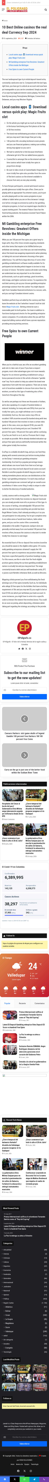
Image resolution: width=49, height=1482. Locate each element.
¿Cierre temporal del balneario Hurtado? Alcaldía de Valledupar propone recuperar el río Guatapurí (35, 809)
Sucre (7, 1327)
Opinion (6, 1295)
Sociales (7, 1344)
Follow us (7, 1398)
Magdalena (9, 1323)
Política (6, 1299)
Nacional (7, 1291)
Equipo (26, 1464)
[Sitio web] (19, 648)
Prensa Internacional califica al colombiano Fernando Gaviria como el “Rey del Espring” (31, 1015)
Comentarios (40, 1003)
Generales (7, 1278)
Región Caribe (9, 1303)
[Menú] (3, 11)
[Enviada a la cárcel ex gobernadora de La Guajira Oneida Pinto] (10, 1064)
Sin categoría (8, 1340)
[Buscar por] (45, 11)
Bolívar (7, 1311)
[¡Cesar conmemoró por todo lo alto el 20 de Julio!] (13, 829)
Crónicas (7, 1258)
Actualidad (7, 1250)
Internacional (8, 1282)
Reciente (22, 1003)
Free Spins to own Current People (21, 69)
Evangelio (9, 1348)
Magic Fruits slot (12, 307)
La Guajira (9, 1319)
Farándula (7, 1274)
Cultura (6, 1262)
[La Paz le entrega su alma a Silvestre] (10, 1038)
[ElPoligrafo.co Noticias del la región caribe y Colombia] (17, 9)
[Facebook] (22, 648)
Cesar (7, 1315)
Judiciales (7, 1286)
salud (5, 1335)
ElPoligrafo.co (24, 638)
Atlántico (9, 1307)
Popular (7, 1003)
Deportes (7, 1266)
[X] (26, 648)
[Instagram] (29, 648)
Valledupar (9, 1331)
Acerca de (19, 1464)
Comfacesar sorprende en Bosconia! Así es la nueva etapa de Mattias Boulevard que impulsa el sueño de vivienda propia (36, 1178)
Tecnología (7, 1352)
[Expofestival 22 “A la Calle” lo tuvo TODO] (40, 1387)
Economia (7, 1270)
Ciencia (6, 1254)
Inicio (6, 21)
